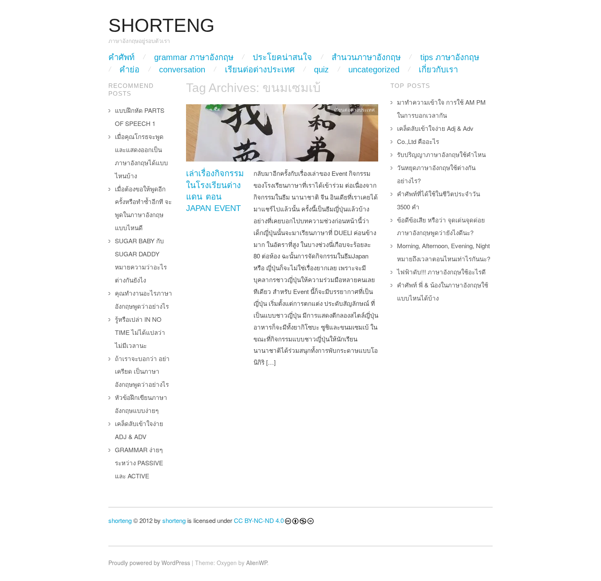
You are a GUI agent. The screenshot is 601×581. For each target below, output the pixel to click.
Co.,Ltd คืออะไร (418, 141)
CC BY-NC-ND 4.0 (259, 520)
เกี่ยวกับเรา (438, 69)
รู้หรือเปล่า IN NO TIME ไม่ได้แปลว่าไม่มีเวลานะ (140, 332)
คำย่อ (129, 69)
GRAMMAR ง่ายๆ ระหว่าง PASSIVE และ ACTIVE (139, 462)
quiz (321, 69)
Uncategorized (373, 69)
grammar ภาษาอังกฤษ (193, 57)
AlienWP (256, 563)
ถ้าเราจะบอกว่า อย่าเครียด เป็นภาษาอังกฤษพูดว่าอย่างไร (142, 371)
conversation (182, 69)
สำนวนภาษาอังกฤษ (366, 57)
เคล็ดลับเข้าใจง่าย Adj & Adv (435, 128)
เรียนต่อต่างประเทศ (260, 69)
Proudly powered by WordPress (149, 563)
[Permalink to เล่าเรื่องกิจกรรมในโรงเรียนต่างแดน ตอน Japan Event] (282, 135)
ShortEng (161, 25)
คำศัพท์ (121, 57)
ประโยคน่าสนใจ (282, 57)
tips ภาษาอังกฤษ (449, 57)
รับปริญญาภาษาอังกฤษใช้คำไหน (441, 154)
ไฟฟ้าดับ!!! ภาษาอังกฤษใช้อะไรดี (441, 271)
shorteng (120, 520)
